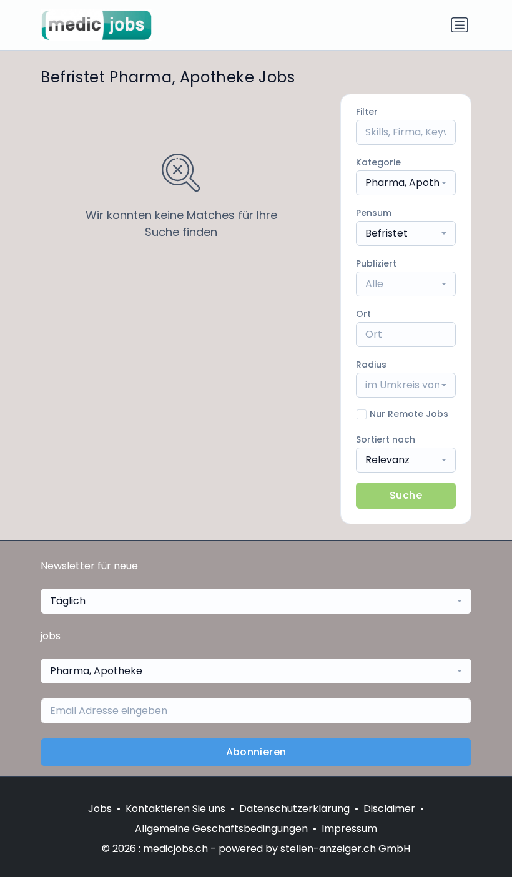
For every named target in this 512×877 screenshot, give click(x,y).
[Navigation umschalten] (459, 25)
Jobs (100, 808)
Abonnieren (256, 752)
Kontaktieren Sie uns (175, 808)
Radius (371, 364)
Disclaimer (389, 808)
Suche (406, 495)
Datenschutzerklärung (294, 808)
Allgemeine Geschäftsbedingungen (221, 828)
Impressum (349, 828)
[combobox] (406, 182)
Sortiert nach (385, 439)
